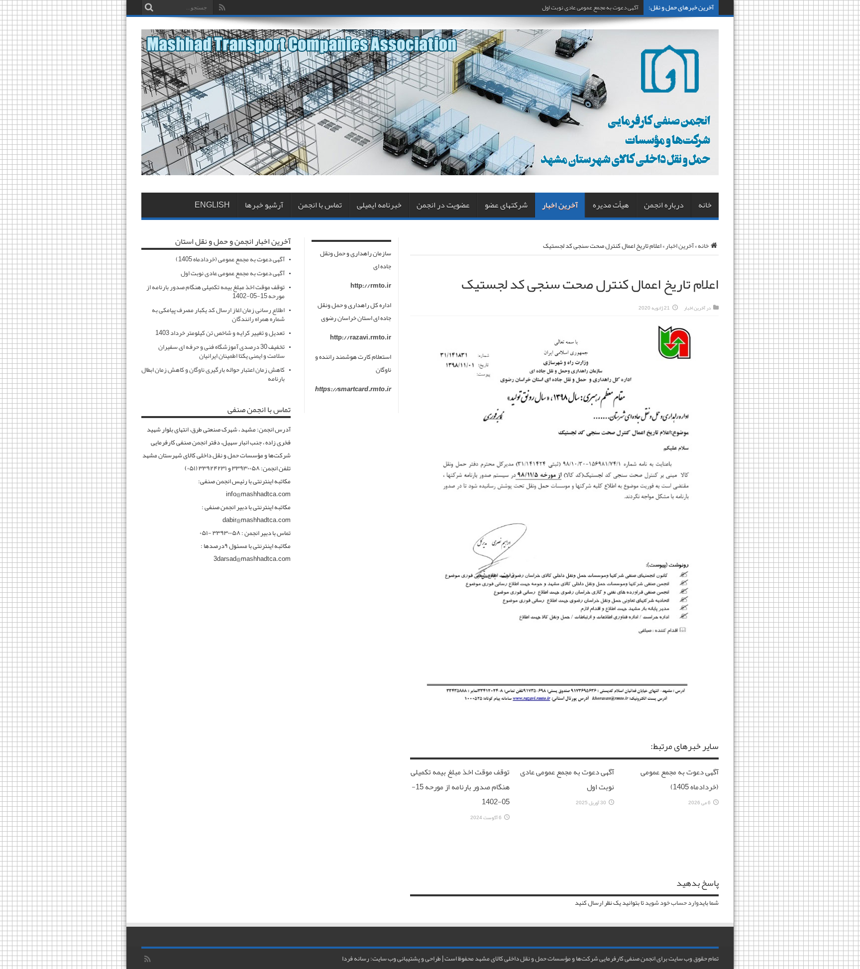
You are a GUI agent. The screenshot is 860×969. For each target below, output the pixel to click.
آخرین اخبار (560, 205)
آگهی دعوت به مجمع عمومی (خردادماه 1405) (680, 779)
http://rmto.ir (370, 285)
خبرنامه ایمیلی (379, 205)
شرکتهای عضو (506, 205)
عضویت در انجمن (443, 205)
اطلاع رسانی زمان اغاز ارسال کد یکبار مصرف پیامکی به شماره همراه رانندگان (218, 314)
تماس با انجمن (320, 205)
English (212, 205)
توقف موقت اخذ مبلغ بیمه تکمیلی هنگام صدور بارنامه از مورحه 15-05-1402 (460, 786)
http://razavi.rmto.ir (360, 337)
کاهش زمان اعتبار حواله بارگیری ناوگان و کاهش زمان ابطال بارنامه (213, 374)
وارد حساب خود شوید (672, 902)
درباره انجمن (664, 205)
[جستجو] (148, 7)
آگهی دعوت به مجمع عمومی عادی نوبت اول (590, 7)
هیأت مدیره (611, 205)
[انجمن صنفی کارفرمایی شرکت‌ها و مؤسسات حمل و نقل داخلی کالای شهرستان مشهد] (430, 168)
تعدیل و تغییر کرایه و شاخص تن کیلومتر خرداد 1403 (220, 332)
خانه (705, 205)
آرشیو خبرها (264, 205)
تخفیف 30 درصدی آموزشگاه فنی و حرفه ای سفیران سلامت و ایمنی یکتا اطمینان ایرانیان (221, 351)
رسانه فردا (355, 958)
